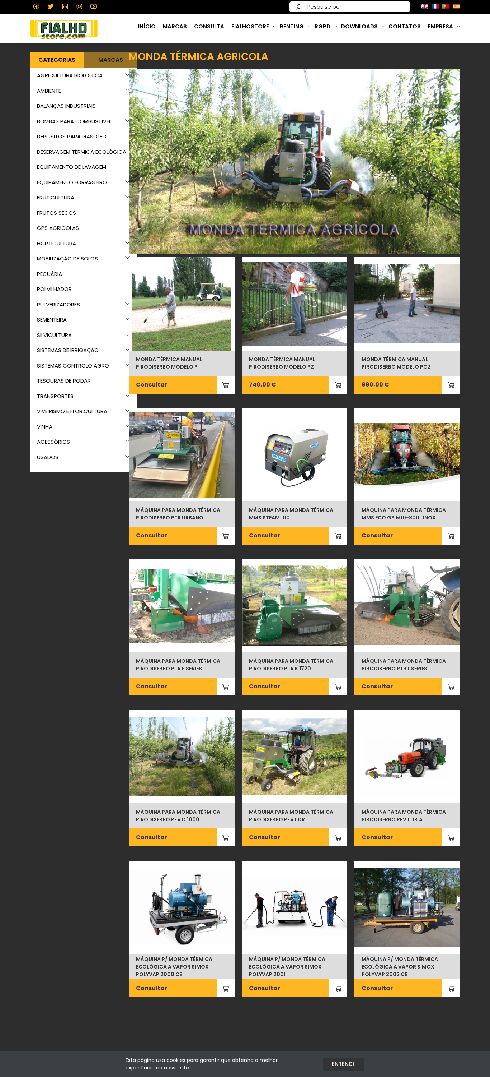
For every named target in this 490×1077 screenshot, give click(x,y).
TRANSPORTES (55, 396)
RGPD (322, 26)
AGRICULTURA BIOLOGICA (70, 75)
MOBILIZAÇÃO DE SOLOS (67, 258)
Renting (292, 26)
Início (147, 26)
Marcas (175, 26)
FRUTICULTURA (55, 197)
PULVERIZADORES (58, 304)
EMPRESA (440, 26)
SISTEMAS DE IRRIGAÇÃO (68, 350)
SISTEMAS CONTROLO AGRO (73, 365)
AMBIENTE (49, 90)
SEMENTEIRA (52, 319)
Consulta (209, 26)
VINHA (44, 426)
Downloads (359, 26)
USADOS (47, 457)
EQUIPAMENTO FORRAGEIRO (72, 182)
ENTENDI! (344, 1064)
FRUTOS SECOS (56, 213)
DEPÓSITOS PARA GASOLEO (72, 136)
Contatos (404, 26)
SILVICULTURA (54, 335)
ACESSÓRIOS (53, 441)
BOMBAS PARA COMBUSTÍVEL (74, 121)
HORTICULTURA (56, 243)
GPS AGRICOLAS (58, 228)
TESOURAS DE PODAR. (64, 380)
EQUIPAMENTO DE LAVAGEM (71, 167)
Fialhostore (250, 26)
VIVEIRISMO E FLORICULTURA (72, 411)
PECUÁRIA (49, 274)
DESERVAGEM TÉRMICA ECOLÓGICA (81, 152)
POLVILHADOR (54, 289)
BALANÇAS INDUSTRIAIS (66, 106)
